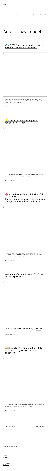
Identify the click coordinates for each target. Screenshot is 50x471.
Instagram (5, 15)
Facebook (12, 15)
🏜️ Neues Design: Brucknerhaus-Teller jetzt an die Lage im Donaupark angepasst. (24, 350)
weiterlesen (18, 102)
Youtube (24, 15)
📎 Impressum (6, 463)
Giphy (45, 15)
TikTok (40, 15)
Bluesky (29, 15)
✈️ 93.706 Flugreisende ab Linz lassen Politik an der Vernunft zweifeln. (24, 46)
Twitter (18, 15)
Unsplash (5, 18)
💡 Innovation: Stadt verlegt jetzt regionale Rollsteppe (21, 121)
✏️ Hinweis (6, 465)
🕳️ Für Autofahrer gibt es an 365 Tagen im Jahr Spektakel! (24, 275)
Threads (35, 15)
